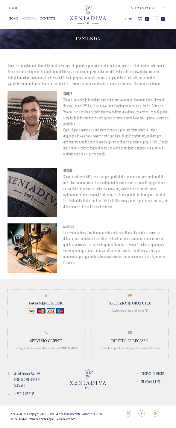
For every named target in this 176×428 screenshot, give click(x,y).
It (162, 8)
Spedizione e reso (151, 382)
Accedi (13, 8)
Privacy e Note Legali (42, 419)
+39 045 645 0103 (24, 394)
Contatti (47, 18)
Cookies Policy (66, 419)
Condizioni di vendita (152, 374)
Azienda (29, 18)
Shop (128, 19)
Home (13, 18)
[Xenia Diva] (88, 14)
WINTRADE (19, 419)
